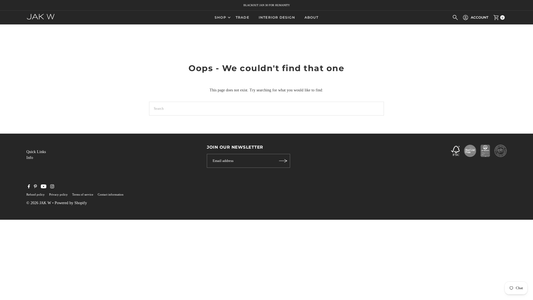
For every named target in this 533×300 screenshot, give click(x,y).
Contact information (111, 194)
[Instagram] (52, 187)
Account (479, 17)
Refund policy (35, 194)
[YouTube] (43, 187)
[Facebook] (29, 187)
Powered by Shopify (71, 203)
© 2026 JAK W (38, 203)
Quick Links (36, 152)
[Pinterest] (35, 187)
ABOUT (311, 17)
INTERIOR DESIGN (277, 17)
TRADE (242, 17)
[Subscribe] (283, 161)
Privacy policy (58, 194)
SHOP (220, 17)
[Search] (455, 17)
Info (29, 158)
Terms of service (82, 194)
